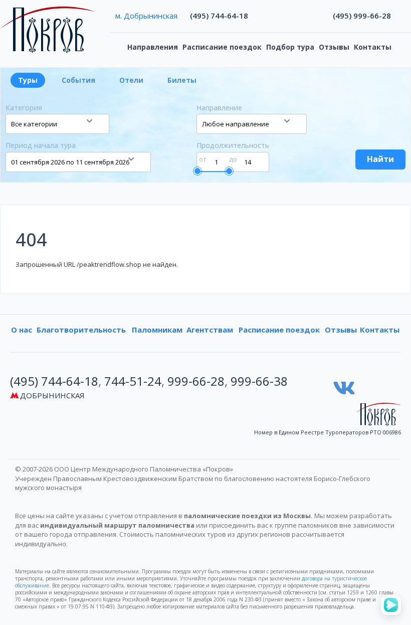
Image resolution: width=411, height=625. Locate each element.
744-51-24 (132, 381)
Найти (380, 159)
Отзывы (334, 47)
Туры (28, 80)
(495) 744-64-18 (219, 16)
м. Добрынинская (146, 16)
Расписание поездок (222, 47)
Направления (152, 47)
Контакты (372, 47)
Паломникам (157, 330)
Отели (131, 80)
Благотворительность (81, 330)
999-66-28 (196, 381)
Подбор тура (290, 47)
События (78, 80)
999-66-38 (259, 381)
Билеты (181, 80)
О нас (21, 330)
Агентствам (209, 330)
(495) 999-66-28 (362, 16)
